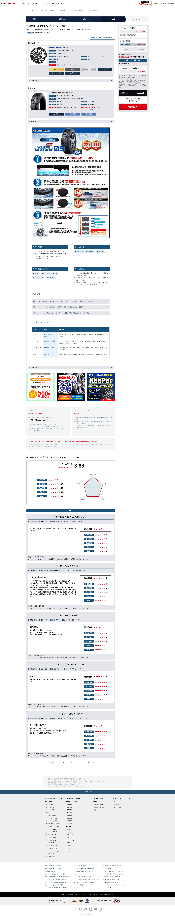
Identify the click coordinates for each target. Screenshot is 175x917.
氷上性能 (91, 251)
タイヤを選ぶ (60, 10)
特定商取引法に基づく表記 (107, 894)
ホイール (32, 3)
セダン (37, 273)
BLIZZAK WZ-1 (48, 341)
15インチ (56, 59)
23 (89, 762)
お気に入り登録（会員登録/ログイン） (103, 38)
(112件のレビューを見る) (95, 109)
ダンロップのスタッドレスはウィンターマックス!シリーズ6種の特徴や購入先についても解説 (64, 301)
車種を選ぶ (52, 10)
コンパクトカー (39, 277)
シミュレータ (54, 3)
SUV (56, 273)
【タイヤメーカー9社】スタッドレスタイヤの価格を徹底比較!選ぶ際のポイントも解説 (62, 313)
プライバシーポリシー (82, 894)
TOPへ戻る (89, 792)
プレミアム (80, 251)
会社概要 (63, 894)
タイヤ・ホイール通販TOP (33, 10)
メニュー (41, 3)
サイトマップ (93, 894)
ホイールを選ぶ (44, 10)
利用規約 (70, 894)
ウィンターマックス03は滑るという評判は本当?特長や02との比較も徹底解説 (60, 307)
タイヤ (22, 3)
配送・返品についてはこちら (39, 420)
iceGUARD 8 (48, 354)
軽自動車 (52, 277)
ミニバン (47, 273)
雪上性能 (101, 251)
